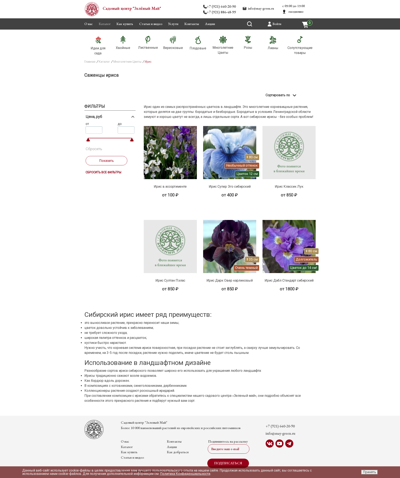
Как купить (124, 23)
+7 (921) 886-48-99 (221, 12)
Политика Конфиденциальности (185, 474)
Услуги (173, 23)
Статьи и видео (150, 23)
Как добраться (178, 452)
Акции (210, 23)
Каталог (105, 23)
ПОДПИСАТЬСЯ (228, 463)
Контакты (191, 23)
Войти (276, 24)
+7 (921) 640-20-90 (221, 6)
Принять (369, 472)
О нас (88, 23)
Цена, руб (94, 116)
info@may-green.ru (261, 8)
